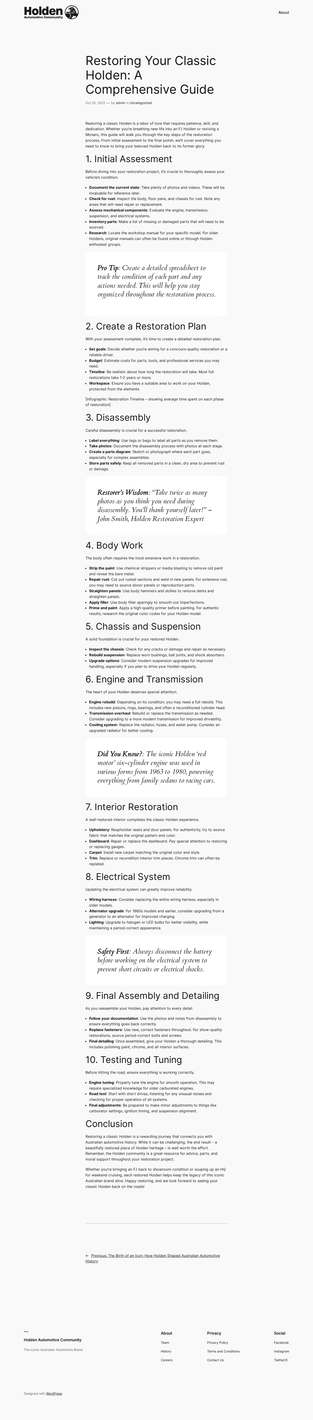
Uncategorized (141, 103)
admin (120, 103)
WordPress (54, 1393)
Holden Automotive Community (53, 1340)
